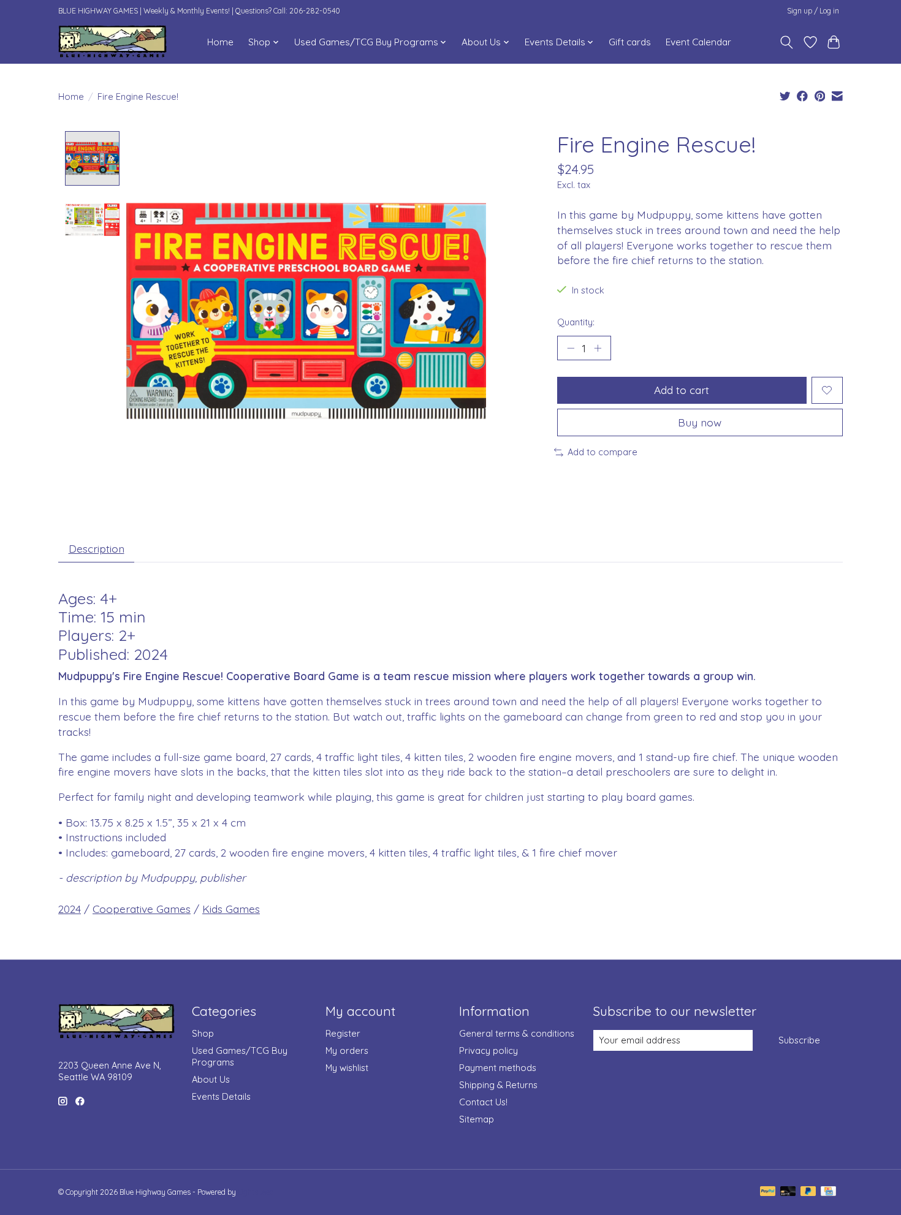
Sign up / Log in (813, 10)
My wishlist (346, 1067)
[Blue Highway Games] (112, 42)
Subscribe (799, 1040)
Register (342, 1033)
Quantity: (576, 322)
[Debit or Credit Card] (788, 1192)
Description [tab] (96, 548)
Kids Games (231, 908)
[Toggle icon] (787, 42)
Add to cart (681, 389)
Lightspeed (256, 1192)
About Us (211, 1079)
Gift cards (630, 42)
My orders (346, 1050)
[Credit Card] (828, 1192)
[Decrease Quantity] (570, 348)
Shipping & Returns (498, 1085)
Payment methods (497, 1067)
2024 (69, 908)
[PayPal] (768, 1192)
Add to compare (602, 452)
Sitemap (476, 1119)
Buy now (699, 422)
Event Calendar (698, 42)
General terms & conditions (516, 1033)
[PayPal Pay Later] (808, 1192)
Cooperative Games (142, 908)
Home (220, 42)
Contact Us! (483, 1102)
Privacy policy (488, 1050)
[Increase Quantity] (597, 348)
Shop (203, 1033)
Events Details (221, 1096)
